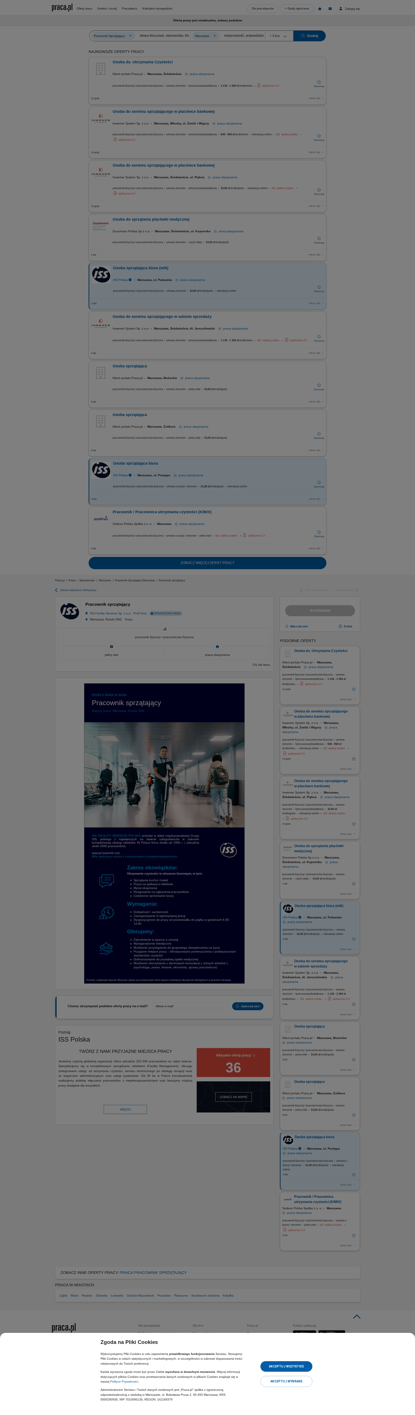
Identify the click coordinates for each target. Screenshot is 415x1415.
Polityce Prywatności (124, 1381)
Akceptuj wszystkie (286, 1366)
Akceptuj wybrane (286, 1381)
